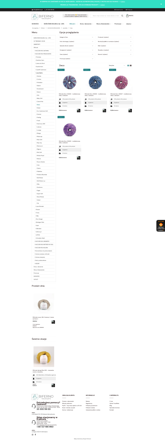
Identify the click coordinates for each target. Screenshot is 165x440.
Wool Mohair (40, 197)
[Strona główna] (42, 17)
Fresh (38, 120)
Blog (111, 405)
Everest (39, 114)
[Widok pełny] (130, 65)
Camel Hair (40, 101)
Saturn (39, 92)
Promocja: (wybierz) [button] (65, 58)
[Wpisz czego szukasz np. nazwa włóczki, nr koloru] (122, 16)
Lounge (39, 130)
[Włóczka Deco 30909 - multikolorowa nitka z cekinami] (69, 128)
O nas (111, 401)
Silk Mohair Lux (41, 181)
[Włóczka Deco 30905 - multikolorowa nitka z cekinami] (69, 81)
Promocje (36, 273)
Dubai (38, 108)
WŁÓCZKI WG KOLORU (41, 247)
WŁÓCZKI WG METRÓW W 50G (44, 244)
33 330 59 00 (50, 10)
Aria (38, 95)
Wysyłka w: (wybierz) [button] (103, 50)
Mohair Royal (40, 155)
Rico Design (39, 219)
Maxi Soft (39, 139)
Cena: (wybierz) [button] (64, 54)
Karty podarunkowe (40, 260)
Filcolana (38, 57)
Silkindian (38, 228)
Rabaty (88, 401)
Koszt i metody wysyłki (68, 407)
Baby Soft (39, 98)
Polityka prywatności (91, 405)
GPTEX (38, 235)
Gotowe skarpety (40, 257)
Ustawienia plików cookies (93, 410)
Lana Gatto (39, 73)
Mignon (39, 149)
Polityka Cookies (90, 407)
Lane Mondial (40, 206)
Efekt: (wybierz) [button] (102, 46)
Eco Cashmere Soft (42, 111)
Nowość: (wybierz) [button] (103, 54)
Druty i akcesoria (38, 266)
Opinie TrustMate (114, 403)
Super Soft (40, 193)
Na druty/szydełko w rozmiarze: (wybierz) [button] (108, 41)
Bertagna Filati (40, 222)
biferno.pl (38, 232)
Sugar (38, 190)
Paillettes (39, 171)
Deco (38, 104)
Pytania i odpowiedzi (68, 401)
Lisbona (39, 127)
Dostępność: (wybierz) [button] (65, 50)
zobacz (123, 1)
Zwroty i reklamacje (67, 410)
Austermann (39, 66)
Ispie (37, 225)
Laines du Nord (40, 63)
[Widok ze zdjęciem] (128, 65)
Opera (39, 168)
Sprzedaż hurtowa (115, 407)
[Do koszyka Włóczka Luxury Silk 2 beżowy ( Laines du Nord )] (53, 322)
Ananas (39, 76)
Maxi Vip (39, 143)
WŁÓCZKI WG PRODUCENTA (43, 54)
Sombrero (40, 187)
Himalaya (39, 82)
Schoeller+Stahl (40, 238)
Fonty (37, 212)
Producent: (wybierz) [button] (103, 37)
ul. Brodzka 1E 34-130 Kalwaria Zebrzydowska (43, 414)
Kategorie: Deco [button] (64, 37)
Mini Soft (39, 152)
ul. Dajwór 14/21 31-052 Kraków (40, 432)
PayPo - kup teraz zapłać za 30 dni (72, 405)
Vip (38, 203)
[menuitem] (36, 24)
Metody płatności (67, 403)
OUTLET (36, 279)
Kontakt (112, 410)
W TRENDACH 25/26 (39, 41)
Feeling (39, 117)
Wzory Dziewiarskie (39, 270)
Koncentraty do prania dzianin (43, 251)
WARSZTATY (37, 44)
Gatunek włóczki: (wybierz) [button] (66, 46)
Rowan (38, 209)
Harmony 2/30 (41, 124)
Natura (39, 158)
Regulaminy (89, 403)
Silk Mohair (40, 178)
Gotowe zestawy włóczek (42, 254)
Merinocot (40, 146)
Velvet (38, 200)
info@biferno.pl (38, 10)
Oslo (38, 165)
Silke (37, 216)
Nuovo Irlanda (41, 162)
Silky (38, 184)
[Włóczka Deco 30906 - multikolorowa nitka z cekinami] (95, 81)
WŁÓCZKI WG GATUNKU (42, 50)
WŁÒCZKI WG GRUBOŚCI (42, 241)
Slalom (39, 85)
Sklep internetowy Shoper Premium (82, 438)
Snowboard (40, 89)
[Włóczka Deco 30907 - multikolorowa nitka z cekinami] (121, 81)
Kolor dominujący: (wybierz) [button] (67, 41)
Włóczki (36, 47)
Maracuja (39, 136)
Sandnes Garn (40, 60)
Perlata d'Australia (42, 174)
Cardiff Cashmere (41, 69)
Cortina (39, 79)
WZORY (37, 263)
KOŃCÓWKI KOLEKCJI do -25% (42, 38)
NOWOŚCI (36, 276)
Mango (39, 133)
